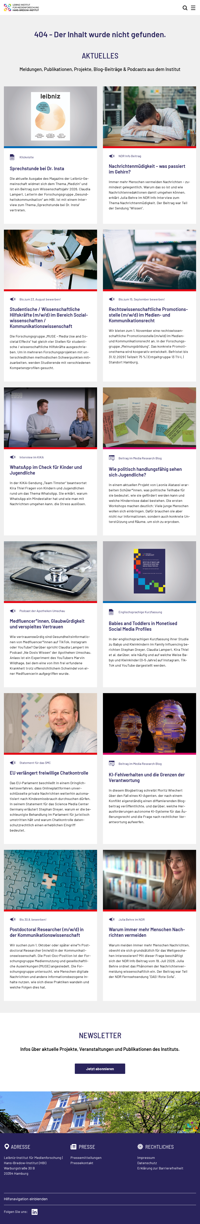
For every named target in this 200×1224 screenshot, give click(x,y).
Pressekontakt (82, 1163)
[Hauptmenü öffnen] (193, 8)
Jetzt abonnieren (100, 1068)
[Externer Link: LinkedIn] (35, 1212)
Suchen (185, 8)
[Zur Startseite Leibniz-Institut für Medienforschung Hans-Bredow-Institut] (21, 10)
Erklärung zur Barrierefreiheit (160, 1168)
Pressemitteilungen (86, 1157)
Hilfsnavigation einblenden (26, 1199)
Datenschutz (147, 1163)
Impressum (146, 1157)
